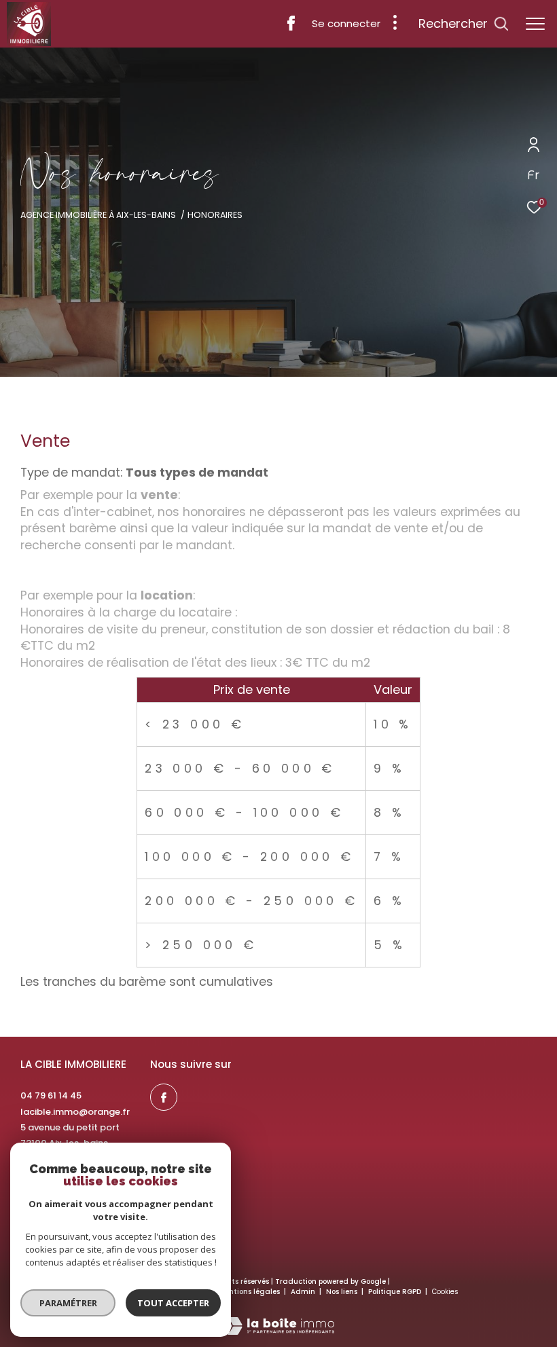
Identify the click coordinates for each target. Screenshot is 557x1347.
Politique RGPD (394, 1292)
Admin (304, 1292)
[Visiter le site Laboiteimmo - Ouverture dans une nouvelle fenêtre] (278, 1317)
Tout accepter (173, 1303)
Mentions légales (250, 1292)
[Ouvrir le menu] (535, 24)
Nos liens (342, 1292)
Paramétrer (68, 1303)
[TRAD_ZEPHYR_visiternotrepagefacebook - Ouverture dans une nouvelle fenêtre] (291, 27)
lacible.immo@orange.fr (75, 1111)
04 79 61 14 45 (51, 1095)
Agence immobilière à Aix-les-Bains (98, 215)
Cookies (445, 1292)
